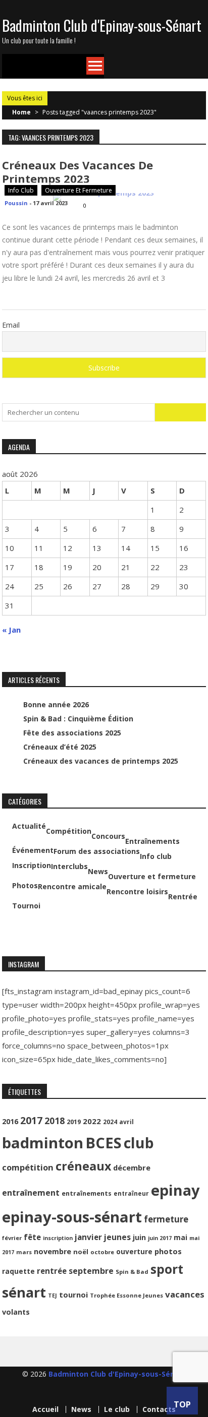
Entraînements (152, 841)
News (98, 871)
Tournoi (26, 905)
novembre (52, 1251)
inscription (58, 1238)
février (12, 1238)
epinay (175, 1190)
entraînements (87, 1193)
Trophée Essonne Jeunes (126, 1295)
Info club (21, 190)
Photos (25, 885)
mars (24, 1252)
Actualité (29, 826)
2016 (10, 1121)
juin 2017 (160, 1238)
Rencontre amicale (72, 886)
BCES (103, 1143)
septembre (91, 1270)
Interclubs (69, 866)
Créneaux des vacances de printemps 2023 (77, 171)
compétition (28, 1167)
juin (139, 1237)
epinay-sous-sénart (72, 1217)
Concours (108, 836)
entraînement (31, 1192)
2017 (31, 1120)
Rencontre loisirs (137, 891)
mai (180, 1237)
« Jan (11, 630)
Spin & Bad (132, 1271)
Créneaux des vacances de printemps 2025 (100, 761)
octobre (102, 1252)
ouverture (134, 1251)
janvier (88, 1237)
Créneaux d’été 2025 (59, 747)
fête (32, 1237)
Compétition (68, 831)
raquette (18, 1271)
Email (11, 325)
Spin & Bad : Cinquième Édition (78, 718)
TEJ (52, 1295)
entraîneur (131, 1193)
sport (166, 1269)
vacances (184, 1294)
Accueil (45, 1409)
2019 (74, 1122)
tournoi (73, 1294)
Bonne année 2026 (56, 704)
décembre (131, 1167)
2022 (92, 1121)
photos (168, 1251)
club (139, 1142)
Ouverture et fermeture (78, 190)
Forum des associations (97, 851)
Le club (117, 1409)
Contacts (159, 1409)
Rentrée (182, 896)
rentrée (52, 1271)
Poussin (16, 203)
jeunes (117, 1237)
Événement (33, 850)
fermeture (166, 1219)
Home (21, 112)
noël (80, 1251)
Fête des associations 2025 (72, 732)
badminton (42, 1143)
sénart (24, 1292)
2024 (110, 1122)
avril (126, 1122)
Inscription (31, 865)
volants (16, 1312)
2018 (54, 1121)
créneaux (83, 1166)
